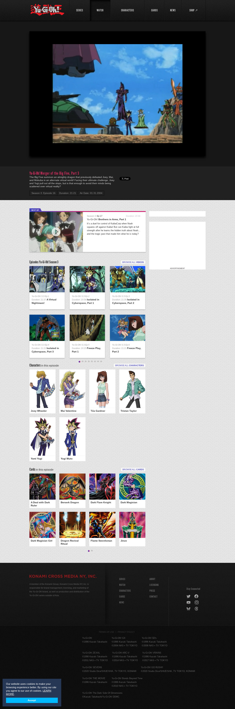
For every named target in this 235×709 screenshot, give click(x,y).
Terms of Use (106, 632)
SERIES (122, 579)
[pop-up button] (194, 150)
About (152, 579)
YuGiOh (47, 10)
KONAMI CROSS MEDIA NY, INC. (63, 576)
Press (152, 590)
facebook (196, 596)
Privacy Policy (126, 632)
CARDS (122, 596)
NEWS (121, 602)
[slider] (117, 145)
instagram (197, 603)
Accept (32, 700)
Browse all (133, 262)
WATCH (122, 585)
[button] (118, 94)
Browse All (133, 469)
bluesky (189, 609)
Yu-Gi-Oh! (106, 219)
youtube (189, 603)
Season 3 (53, 262)
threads (197, 609)
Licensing (154, 585)
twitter (188, 596)
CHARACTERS (125, 590)
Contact (153, 596)
